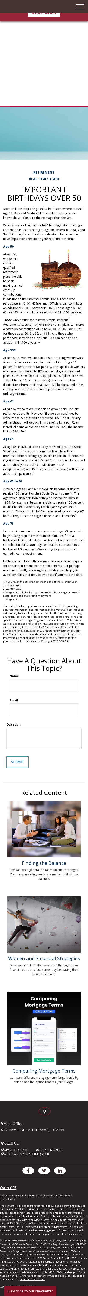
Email (14, 700)
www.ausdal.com (59, 1251)
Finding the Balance (44, 863)
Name (14, 676)
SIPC (36, 1247)
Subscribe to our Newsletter (30, 1291)
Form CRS (8, 1187)
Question (13, 724)
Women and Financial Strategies (44, 958)
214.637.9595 (53, 1150)
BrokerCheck (7, 1198)
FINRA (30, 1247)
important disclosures (32, 1279)
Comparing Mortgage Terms (44, 1070)
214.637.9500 (19, 1150)
